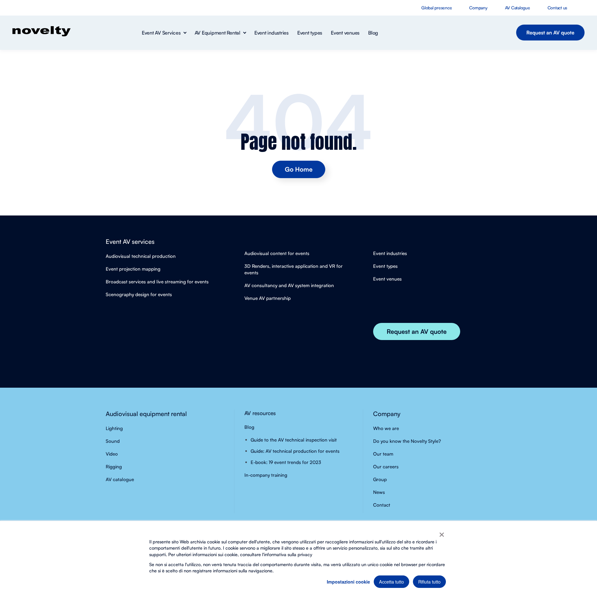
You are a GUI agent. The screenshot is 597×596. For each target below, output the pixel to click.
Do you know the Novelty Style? (407, 441)
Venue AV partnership (267, 298)
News (379, 492)
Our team (383, 454)
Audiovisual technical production (141, 256)
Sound (113, 441)
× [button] (441, 532)
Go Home (298, 169)
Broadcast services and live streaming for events (157, 282)
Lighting (114, 428)
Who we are (386, 428)
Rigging (114, 467)
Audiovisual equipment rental (146, 414)
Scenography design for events (139, 294)
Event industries (390, 253)
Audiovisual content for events (276, 253)
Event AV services (130, 241)
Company (386, 414)
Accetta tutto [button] (391, 581)
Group (380, 479)
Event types (385, 266)
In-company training (265, 475)
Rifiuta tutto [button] (429, 581)
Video (112, 454)
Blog (249, 427)
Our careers (386, 467)
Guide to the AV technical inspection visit (294, 440)
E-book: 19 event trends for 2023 (286, 462)
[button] (163, 33)
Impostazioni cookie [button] (348, 581)
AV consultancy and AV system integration (289, 285)
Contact (381, 505)
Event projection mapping (133, 269)
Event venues (387, 279)
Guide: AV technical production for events (295, 451)
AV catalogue (120, 479)
